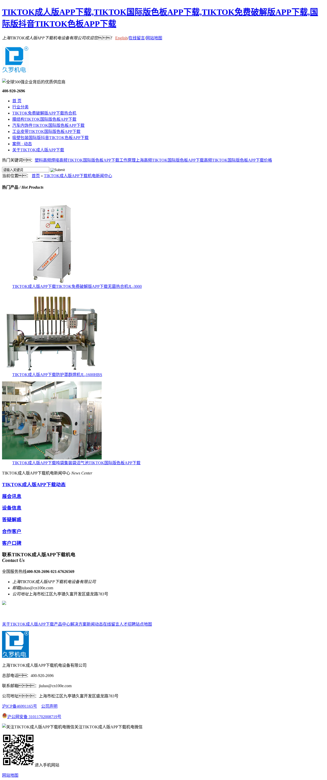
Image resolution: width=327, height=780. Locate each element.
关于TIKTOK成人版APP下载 (38, 150)
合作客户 (11, 531)
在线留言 (137, 38)
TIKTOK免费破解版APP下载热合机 (44, 113)
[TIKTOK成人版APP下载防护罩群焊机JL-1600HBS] (52, 370)
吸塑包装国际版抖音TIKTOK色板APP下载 (50, 137)
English (121, 38)
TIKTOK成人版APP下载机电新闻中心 (78, 176)
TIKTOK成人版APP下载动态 (34, 484)
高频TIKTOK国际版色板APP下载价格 (238, 160)
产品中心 (62, 624)
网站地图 (154, 38)
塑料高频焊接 (47, 160)
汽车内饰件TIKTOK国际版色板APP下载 (48, 125)
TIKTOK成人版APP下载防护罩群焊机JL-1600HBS (57, 374)
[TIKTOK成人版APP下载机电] (15, 70)
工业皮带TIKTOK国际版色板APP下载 (46, 131)
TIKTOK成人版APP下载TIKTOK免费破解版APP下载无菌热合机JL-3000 (77, 286)
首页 (36, 176)
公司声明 (49, 706)
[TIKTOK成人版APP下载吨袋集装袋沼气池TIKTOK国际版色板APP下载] (52, 458)
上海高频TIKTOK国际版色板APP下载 (170, 160)
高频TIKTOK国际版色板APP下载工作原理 (97, 160)
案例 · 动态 (22, 144)
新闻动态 (95, 624)
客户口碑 (11, 543)
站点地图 (144, 624)
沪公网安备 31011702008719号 (34, 717)
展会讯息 (11, 496)
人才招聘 (127, 624)
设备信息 (11, 508)
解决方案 (78, 624)
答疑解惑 (11, 519)
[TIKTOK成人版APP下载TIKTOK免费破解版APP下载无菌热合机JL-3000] (52, 281)
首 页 (16, 101)
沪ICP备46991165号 (19, 706)
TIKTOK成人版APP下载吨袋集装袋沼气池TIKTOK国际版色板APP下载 (76, 463)
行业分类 (20, 107)
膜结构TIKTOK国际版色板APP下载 (44, 119)
